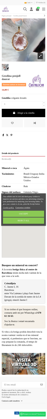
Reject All (23, 221)
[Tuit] (7, 135)
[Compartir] (3, 135)
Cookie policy (8, 208)
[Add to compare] (34, 123)
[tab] (23, 159)
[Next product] (44, 15)
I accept (23, 214)
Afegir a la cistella (25, 113)
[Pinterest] (11, 135)
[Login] (31, 9)
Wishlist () (41, 2)
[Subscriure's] (41, 385)
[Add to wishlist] (12, 123)
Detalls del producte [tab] (10, 153)
